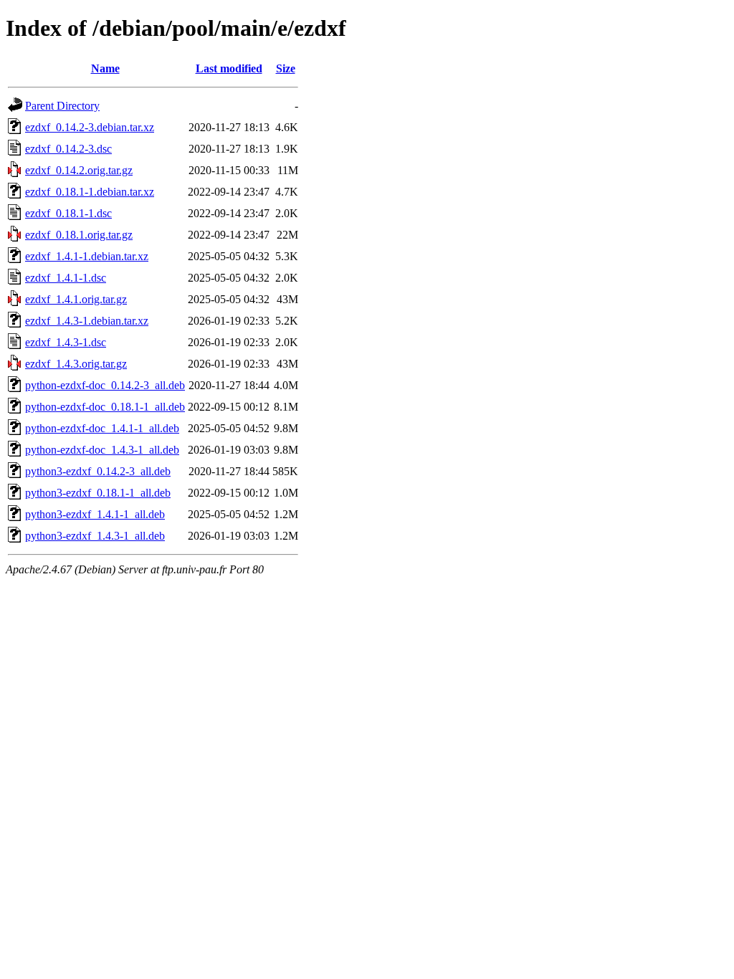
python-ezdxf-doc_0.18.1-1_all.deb (105, 407)
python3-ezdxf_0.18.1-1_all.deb (98, 493)
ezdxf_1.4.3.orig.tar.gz (76, 364)
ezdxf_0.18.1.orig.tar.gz (79, 235)
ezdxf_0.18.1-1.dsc (68, 213)
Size (285, 68)
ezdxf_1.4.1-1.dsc (65, 278)
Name (105, 68)
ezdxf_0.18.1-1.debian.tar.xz (89, 192)
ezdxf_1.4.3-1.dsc (65, 342)
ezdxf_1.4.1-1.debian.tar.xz (86, 256)
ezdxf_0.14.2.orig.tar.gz (79, 170)
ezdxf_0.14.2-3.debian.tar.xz (89, 127)
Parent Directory (62, 106)
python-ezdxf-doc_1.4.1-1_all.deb (102, 428)
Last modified (229, 68)
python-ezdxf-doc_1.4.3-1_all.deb (102, 450)
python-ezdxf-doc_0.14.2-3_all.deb (105, 385)
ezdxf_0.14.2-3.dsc (68, 149)
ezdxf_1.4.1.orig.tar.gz (76, 299)
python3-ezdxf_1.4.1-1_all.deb (95, 514)
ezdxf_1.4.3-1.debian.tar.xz (86, 321)
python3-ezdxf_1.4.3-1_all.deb (95, 536)
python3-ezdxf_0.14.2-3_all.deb (98, 471)
